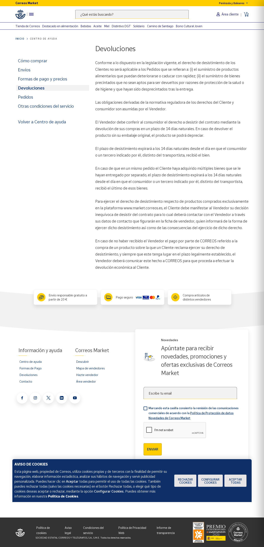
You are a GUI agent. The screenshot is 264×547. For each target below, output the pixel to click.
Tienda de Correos (27, 26)
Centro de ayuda (43, 38)
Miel (106, 26)
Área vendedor (86, 381)
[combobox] (132, 14)
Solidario (139, 26)
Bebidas (86, 26)
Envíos (24, 69)
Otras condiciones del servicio (46, 106)
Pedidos (25, 97)
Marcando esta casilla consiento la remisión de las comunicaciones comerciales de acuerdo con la (193, 413)
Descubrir (82, 361)
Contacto (25, 381)
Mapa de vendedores (90, 368)
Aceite (97, 26)
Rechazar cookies (185, 481)
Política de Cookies (63, 496)
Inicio (20, 38)
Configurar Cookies (210, 481)
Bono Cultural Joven (189, 26)
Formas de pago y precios (42, 78)
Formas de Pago (30, 368)
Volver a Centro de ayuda (42, 121)
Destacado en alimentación (60, 26)
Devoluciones (31, 88)
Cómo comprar (32, 60)
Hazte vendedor (87, 375)
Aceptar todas (235, 481)
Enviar (152, 449)
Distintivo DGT (121, 26)
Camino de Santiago (160, 26)
